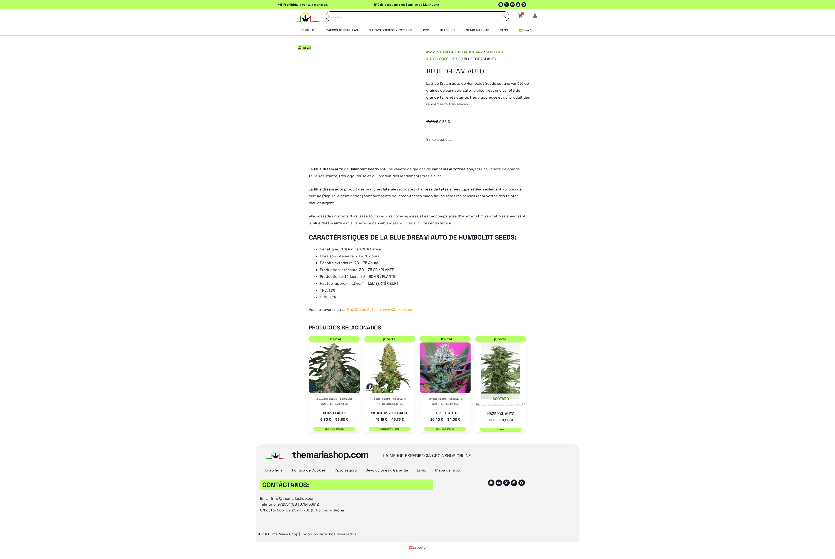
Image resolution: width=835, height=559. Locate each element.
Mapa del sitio (447, 470)
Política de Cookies (309, 470)
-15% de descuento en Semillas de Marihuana (405, 5)
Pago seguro (345, 470)
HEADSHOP (447, 30)
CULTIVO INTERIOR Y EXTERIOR (390, 30)
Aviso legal (273, 470)
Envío (421, 470)
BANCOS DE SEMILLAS (342, 30)
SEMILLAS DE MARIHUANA (461, 52)
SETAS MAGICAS (477, 30)
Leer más (500, 430)
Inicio (431, 52)
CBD (426, 30)
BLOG (504, 30)
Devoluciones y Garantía (387, 470)
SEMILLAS (308, 30)
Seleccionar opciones (334, 429)
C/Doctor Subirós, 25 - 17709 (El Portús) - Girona (302, 510)
